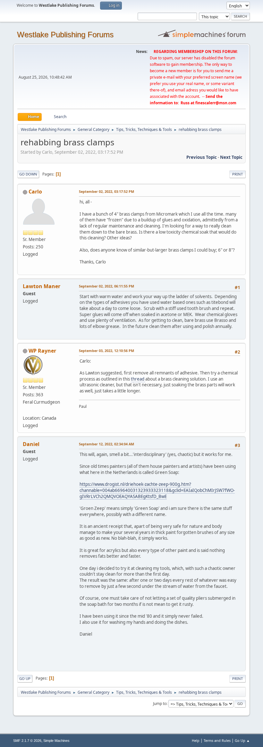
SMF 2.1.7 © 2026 (27, 741)
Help (195, 740)
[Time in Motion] (25, 410)
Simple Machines (56, 741)
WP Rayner (42, 350)
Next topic (231, 157)
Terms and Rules (217, 740)
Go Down (28, 174)
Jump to (159, 703)
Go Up (24, 678)
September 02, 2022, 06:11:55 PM (106, 286)
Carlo (35, 191)
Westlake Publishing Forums (65, 34)
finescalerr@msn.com (215, 103)
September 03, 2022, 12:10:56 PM (106, 350)
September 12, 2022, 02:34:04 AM (106, 444)
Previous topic (201, 157)
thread (138, 379)
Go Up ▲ (242, 740)
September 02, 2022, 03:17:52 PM (106, 191)
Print (237, 174)
